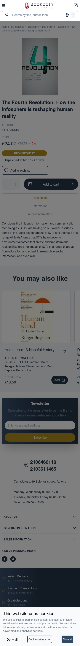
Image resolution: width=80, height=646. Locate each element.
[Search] (7, 14)
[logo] (39, 5)
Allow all (67, 639)
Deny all (12, 639)
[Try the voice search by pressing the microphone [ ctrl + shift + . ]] (67, 14)
